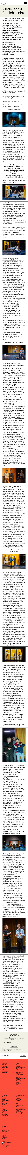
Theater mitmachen (19, 1101)
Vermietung (5, 1115)
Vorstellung (19, 1106)
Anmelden (14, 1046)
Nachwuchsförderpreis (20, 1110)
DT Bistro (18, 1083)
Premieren (4, 1066)
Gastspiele (5, 1071)
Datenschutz (5, 1130)
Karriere (4, 1111)
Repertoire (5, 1067)
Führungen (4, 1113)
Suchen (23, 1056)
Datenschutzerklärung (6, 1050)
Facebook (5, 1137)
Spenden (18, 1111)
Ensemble (4, 1097)
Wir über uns (19, 1097)
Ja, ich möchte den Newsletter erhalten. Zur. (11, 1049)
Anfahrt (18, 1082)
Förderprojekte (20, 1113)
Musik (3, 1104)
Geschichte (5, 1114)
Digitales (4, 1072)
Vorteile (18, 1073)
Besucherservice (20, 1067)
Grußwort (4, 1108)
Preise (17, 1065)
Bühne (3, 1102)
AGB (17, 1084)
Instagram (4, 1136)
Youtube (4, 1135)
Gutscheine (19, 1068)
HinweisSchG (5, 1131)
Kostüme (4, 1103)
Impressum (5, 1129)
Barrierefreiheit (20, 1081)
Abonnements (19, 1074)
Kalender (4, 1065)
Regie (3, 1099)
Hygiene (18, 1079)
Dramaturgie (5, 1100)
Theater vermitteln (18, 1099)
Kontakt (18, 1103)
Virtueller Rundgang (4, 1110)
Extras (3, 1069)
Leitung (4, 1098)
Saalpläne (18, 1066)
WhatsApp (5, 1139)
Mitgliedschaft (20, 1108)
